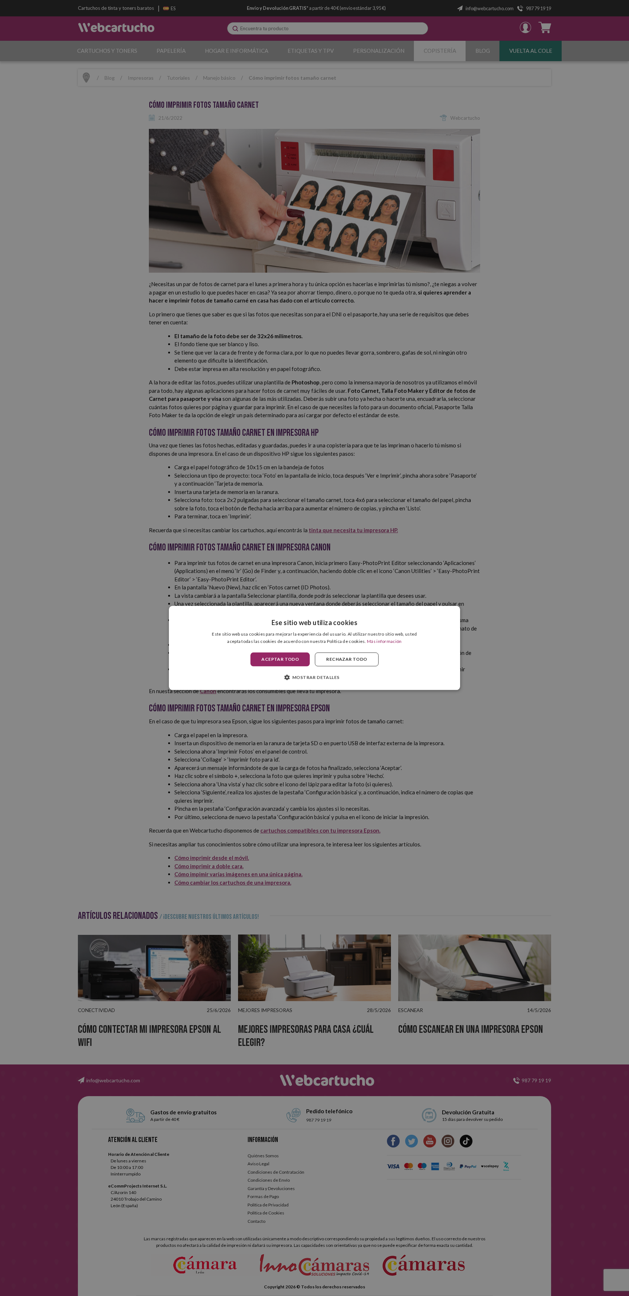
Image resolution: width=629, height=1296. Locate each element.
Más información (384, 641)
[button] (315, 677)
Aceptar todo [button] (280, 659)
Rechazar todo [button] (346, 659)
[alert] (314, 648)
